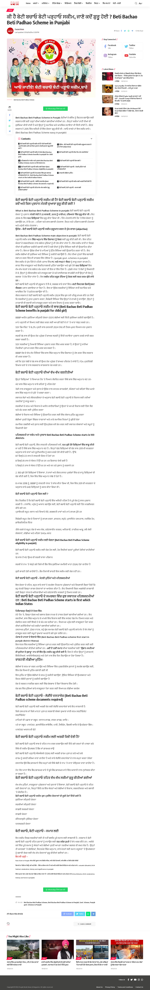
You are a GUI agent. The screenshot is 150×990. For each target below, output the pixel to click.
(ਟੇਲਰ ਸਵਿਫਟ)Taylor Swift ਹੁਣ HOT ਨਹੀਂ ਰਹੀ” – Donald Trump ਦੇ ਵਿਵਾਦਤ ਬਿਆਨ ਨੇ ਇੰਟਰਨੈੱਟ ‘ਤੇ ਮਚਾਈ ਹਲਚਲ (128, 98)
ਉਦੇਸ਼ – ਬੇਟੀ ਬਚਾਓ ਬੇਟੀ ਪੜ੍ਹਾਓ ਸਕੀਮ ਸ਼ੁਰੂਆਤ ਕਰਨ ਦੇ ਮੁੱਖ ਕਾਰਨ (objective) (74, 145)
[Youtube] (133, 55)
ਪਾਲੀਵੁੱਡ (117, 81)
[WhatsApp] (142, 980)
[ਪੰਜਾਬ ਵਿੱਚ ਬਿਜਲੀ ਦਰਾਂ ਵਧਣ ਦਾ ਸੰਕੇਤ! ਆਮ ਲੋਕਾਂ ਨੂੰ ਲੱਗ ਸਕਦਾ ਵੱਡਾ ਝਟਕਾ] (127, 949)
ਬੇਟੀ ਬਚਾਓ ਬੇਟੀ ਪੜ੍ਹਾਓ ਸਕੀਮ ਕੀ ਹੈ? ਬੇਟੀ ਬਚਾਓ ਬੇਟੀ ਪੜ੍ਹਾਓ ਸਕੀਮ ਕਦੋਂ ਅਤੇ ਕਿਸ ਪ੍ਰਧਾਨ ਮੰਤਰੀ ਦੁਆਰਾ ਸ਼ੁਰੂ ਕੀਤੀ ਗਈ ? (35, 146)
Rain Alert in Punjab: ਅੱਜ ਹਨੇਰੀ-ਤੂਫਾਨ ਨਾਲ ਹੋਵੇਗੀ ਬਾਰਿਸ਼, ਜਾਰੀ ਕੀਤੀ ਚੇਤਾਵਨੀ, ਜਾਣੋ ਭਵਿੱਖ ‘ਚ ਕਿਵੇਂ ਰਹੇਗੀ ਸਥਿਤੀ (46, 860)
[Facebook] (112, 46)
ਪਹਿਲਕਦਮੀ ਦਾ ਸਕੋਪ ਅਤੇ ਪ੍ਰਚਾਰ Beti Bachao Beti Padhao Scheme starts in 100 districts (35, 162)
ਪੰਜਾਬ (10, 10)
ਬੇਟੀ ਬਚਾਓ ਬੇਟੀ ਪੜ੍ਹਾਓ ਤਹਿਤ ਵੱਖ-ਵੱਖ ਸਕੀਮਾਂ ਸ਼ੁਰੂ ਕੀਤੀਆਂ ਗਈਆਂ (34, 189)
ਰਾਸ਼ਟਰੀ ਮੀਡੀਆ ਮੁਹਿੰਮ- (66, 173)
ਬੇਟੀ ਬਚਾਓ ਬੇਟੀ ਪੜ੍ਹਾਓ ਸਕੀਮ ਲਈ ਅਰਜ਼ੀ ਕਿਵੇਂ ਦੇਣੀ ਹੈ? (75, 181)
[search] (136, 3)
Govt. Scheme (84, 902)
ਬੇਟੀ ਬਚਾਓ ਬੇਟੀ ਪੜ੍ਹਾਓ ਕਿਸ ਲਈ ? (70, 160)
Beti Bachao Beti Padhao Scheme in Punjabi (63, 902)
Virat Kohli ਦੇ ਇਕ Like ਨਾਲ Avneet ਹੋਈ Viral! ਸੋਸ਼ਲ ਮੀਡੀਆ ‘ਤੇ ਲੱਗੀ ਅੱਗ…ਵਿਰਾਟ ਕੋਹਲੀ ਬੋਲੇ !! (129, 111)
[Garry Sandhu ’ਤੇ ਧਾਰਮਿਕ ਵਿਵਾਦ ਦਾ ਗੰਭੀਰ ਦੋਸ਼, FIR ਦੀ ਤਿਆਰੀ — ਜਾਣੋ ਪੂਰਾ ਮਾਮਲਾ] (107, 89)
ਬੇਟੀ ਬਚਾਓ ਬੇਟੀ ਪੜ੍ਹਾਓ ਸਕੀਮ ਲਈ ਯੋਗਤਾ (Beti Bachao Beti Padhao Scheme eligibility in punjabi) (35, 168)
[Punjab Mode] (14, 3)
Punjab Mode (19, 29)
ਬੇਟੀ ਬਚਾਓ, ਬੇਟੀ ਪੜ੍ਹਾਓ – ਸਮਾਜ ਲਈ (70, 187)
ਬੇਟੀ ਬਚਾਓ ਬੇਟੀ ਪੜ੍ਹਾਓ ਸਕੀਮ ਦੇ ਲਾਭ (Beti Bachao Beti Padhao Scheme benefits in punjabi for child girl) (35, 154)
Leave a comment (85, 924)
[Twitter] (133, 46)
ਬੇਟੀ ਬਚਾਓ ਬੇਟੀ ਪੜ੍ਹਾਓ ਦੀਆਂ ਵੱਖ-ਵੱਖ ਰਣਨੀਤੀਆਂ (73, 152)
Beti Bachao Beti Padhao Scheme (35, 902)
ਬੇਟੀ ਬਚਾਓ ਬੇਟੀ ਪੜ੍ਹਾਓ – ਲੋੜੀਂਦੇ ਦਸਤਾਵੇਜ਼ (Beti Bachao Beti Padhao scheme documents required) (36, 182)
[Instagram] (112, 55)
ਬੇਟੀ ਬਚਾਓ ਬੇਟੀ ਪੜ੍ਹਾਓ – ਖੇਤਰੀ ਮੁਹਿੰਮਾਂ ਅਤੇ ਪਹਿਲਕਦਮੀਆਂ (71, 168)
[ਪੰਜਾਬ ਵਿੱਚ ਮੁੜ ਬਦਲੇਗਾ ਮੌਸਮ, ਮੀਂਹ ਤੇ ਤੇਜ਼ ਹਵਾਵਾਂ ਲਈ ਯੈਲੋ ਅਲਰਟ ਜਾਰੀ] (23, 949)
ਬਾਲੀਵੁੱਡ (117, 104)
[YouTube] (135, 980)
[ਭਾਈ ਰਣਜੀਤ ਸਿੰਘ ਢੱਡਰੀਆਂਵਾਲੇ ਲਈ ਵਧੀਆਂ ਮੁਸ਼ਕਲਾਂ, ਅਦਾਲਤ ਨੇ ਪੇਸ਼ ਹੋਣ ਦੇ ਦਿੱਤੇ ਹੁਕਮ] (58, 949)
